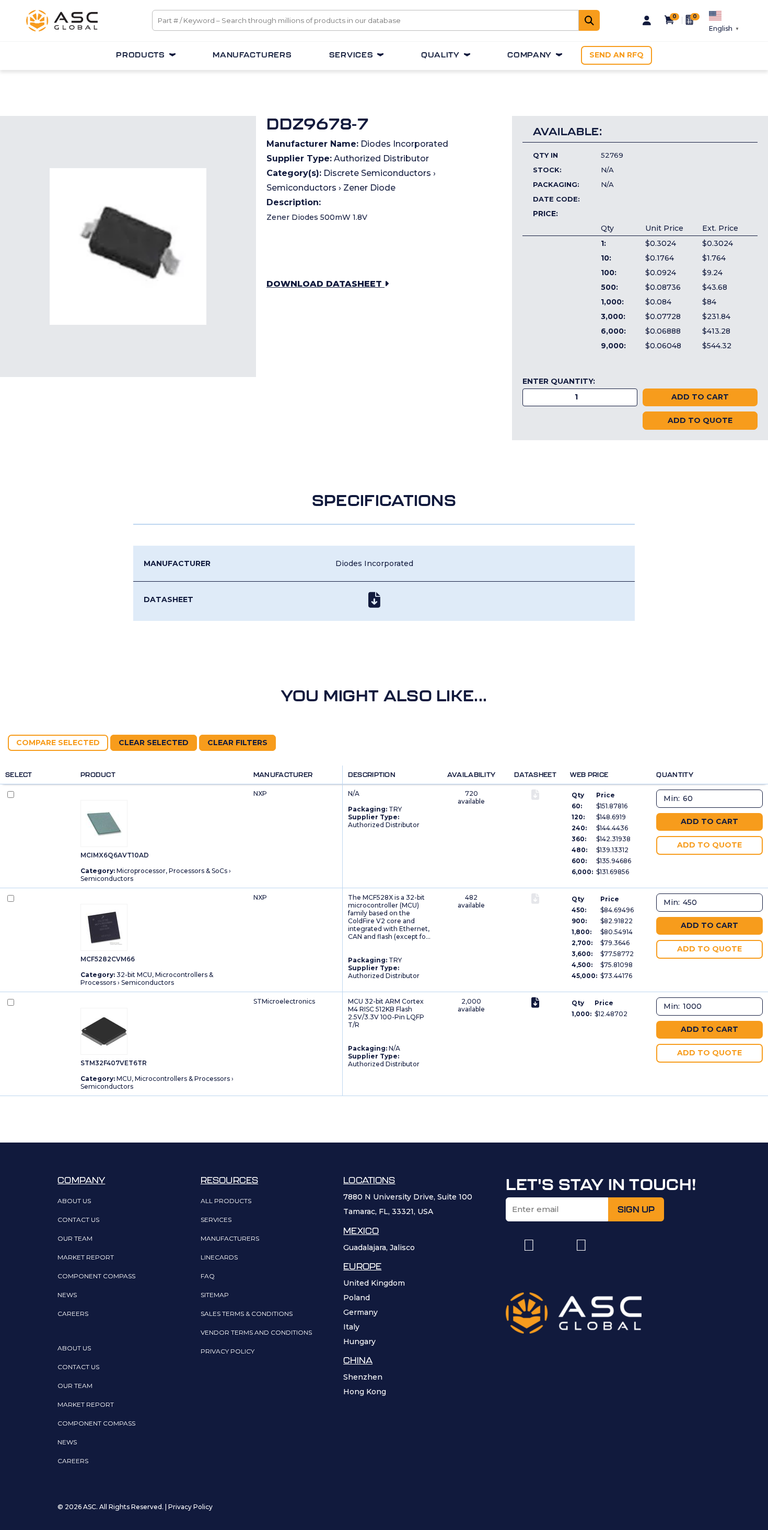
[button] (528, 1245)
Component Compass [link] (96, 1276)
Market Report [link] (85, 1257)
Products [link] (140, 55)
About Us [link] (74, 1201)
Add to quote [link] (700, 420)
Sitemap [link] (215, 1295)
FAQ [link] (208, 1276)
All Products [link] (226, 1201)
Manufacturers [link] (252, 55)
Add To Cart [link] (700, 397)
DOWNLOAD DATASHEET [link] (325, 284)
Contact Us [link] (78, 1220)
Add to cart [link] (709, 821)
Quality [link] (440, 55)
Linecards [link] (219, 1257)
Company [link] (529, 55)
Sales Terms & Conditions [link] (247, 1314)
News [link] (67, 1295)
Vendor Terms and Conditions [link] (256, 1332)
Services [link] (351, 55)
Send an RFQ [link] (616, 55)
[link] (62, 28)
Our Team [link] (74, 1238)
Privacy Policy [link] (227, 1351)
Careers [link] (72, 1314)
